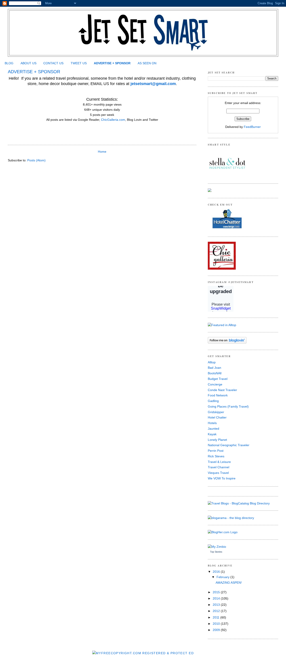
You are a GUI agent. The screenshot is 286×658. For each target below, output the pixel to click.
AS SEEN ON (147, 63)
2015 (217, 592)
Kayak (212, 434)
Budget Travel (217, 379)
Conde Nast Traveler (222, 390)
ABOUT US (28, 63)
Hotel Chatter (217, 417)
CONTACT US (53, 63)
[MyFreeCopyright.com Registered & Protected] (143, 653)
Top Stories (216, 551)
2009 (217, 630)
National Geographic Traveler (228, 445)
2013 (217, 604)
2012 (217, 611)
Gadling (213, 401)
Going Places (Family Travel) (228, 406)
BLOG (9, 63)
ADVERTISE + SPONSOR (112, 63)
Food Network (218, 395)
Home (102, 151)
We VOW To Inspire (222, 478)
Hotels (212, 423)
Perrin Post (215, 450)
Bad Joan (214, 367)
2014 (217, 598)
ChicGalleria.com (112, 119)
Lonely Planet (217, 439)
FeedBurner (252, 127)
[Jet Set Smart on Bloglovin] (227, 342)
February (223, 577)
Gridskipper (216, 412)
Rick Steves (216, 456)
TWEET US (79, 63)
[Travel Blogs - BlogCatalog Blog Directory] (239, 503)
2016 (217, 571)
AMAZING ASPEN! (229, 582)
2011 (216, 617)
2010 (217, 623)
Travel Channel (218, 467)
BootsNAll (214, 373)
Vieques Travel (218, 473)
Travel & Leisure (219, 462)
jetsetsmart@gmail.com (153, 83)
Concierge (215, 384)
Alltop (212, 362)
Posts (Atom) (36, 160)
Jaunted (213, 428)
